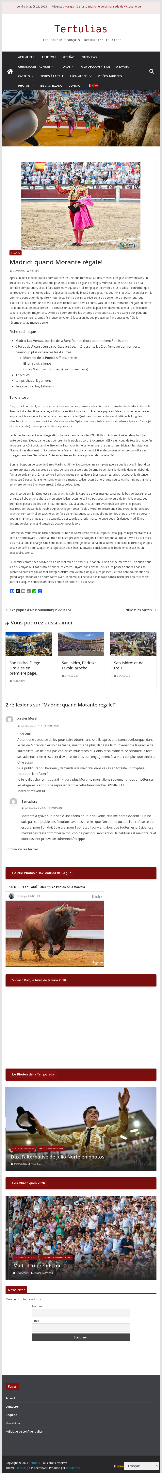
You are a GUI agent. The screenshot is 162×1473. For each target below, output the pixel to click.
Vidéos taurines (110, 76)
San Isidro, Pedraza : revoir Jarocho (80, 665)
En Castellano (51, 85)
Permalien (53, 725)
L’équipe (11, 1415)
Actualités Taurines (22, 1148)
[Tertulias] (10, 71)
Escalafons (78, 76)
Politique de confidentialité (24, 1431)
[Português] (93, 85)
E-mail (36, 1321)
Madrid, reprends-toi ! (34, 1265)
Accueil (10, 1398)
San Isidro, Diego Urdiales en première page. (24, 668)
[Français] (89, 85)
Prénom (37, 1306)
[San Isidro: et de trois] (133, 635)
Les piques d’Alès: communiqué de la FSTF (41, 610)
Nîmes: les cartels (138, 610)
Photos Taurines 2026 (51, 1148)
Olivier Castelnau (40, 1273)
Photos (24, 85)
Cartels (24, 76)
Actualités (26, 57)
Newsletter (13, 1423)
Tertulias (81, 29)
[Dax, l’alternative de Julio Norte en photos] (81, 1089)
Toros (65, 66)
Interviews (89, 57)
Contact (75, 85)
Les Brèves (48, 57)
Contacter (12, 1406)
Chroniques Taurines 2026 (53, 1257)
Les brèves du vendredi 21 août (85, 6)
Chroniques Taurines (34, 66)
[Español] (97, 85)
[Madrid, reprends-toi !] (81, 1198)
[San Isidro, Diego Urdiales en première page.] (29, 635)
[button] (99, 57)
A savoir (122, 66)
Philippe (34, 270)
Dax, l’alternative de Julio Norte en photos (57, 1156)
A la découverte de (95, 66)
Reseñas (68, 57)
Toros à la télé (52, 76)
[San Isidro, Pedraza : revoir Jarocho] (81, 635)
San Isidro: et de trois (128, 665)
